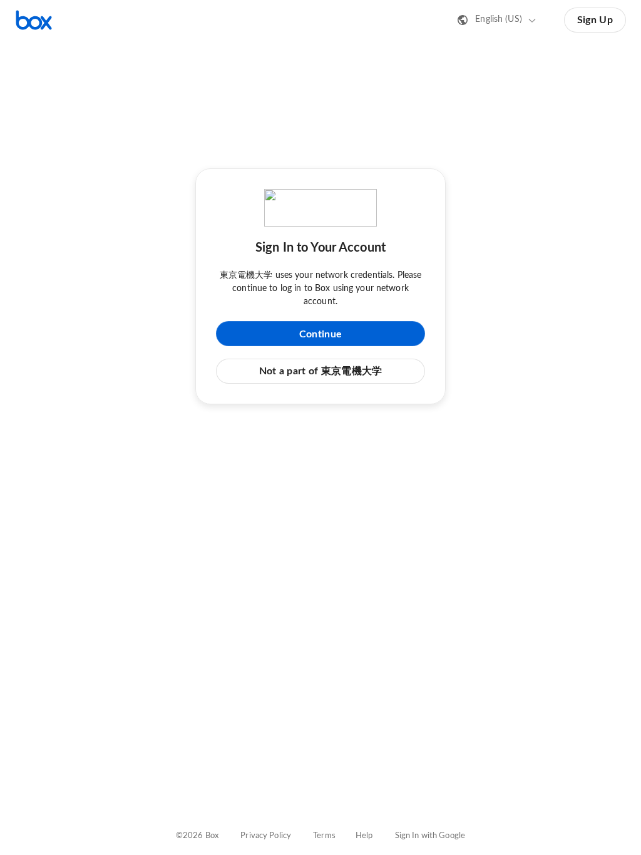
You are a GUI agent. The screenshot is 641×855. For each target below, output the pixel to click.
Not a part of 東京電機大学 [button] (320, 371)
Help (364, 836)
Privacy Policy (265, 836)
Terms (324, 836)
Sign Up (595, 20)
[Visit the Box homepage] (34, 20)
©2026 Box (197, 836)
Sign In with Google (430, 836)
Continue (320, 334)
